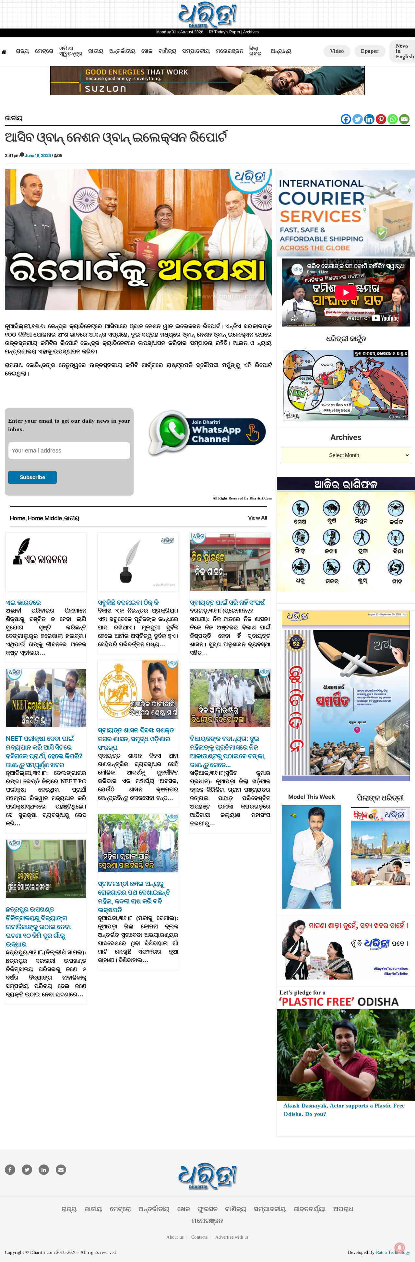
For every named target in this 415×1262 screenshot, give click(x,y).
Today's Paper (227, 32)
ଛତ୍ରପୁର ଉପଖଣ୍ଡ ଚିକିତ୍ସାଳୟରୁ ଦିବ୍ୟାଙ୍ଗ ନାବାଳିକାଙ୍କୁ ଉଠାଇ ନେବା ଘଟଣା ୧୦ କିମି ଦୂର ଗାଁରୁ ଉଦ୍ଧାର (38, 926)
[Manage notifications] (400, 1248)
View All (257, 518)
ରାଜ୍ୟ (22, 51)
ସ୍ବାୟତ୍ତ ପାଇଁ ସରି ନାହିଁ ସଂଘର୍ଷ (227, 602)
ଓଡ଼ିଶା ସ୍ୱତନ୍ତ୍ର (70, 51)
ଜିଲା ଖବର (255, 51)
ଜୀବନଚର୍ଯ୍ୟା (310, 1208)
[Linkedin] (369, 119)
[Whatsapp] (392, 119)
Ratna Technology (393, 1252)
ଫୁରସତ (207, 1208)
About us (175, 1237)
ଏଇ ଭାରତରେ (23, 602)
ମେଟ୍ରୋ (44, 51)
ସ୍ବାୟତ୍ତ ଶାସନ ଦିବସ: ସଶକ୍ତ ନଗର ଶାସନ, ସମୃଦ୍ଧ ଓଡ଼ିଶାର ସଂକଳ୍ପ (136, 738)
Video (337, 51)
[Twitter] (357, 119)
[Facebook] (346, 119)
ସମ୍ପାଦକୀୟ (196, 51)
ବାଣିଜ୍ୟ (168, 51)
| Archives (250, 32)
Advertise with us (231, 1237)
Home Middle (45, 518)
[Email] (404, 119)
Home (17, 518)
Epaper (370, 51)
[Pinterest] (381, 119)
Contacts (199, 1237)
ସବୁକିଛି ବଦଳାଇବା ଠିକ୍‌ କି (128, 602)
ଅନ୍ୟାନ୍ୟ (281, 51)
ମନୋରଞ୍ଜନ (229, 51)
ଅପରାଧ (343, 1208)
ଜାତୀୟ (95, 51)
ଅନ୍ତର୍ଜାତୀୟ (122, 51)
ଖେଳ (146, 51)
